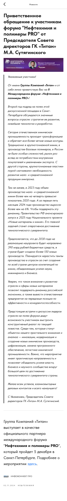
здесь (32, 463)
